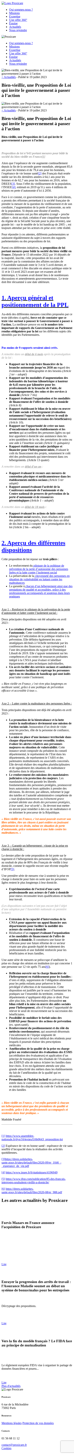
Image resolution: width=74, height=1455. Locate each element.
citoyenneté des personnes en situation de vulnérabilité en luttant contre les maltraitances (39, 579)
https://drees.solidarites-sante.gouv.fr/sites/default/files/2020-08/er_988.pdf (32, 1190)
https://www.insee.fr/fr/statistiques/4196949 (31, 1172)
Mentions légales (12, 1423)
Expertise (14, 16)
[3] (13, 183)
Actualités (15, 26)
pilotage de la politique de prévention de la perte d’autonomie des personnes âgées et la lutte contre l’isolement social (38, 569)
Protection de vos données (38, 1423)
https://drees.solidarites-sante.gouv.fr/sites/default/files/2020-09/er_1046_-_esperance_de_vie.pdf (31, 1162)
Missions (14, 13)
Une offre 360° (18, 20)
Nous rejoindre (18, 30)
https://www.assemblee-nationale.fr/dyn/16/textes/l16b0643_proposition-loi (32, 1137)
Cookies (6, 1448)
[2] (39, 173)
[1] (43, 156)
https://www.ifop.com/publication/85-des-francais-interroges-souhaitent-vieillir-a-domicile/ (34, 1180)
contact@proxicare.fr (14, 1444)
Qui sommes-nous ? (21, 9)
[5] (12, 869)
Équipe (13, 23)
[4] (13, 187)
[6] (47, 966)
